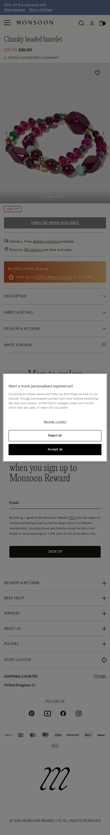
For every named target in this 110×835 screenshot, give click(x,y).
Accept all (55, 449)
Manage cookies (55, 421)
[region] (55, 417)
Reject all (55, 435)
